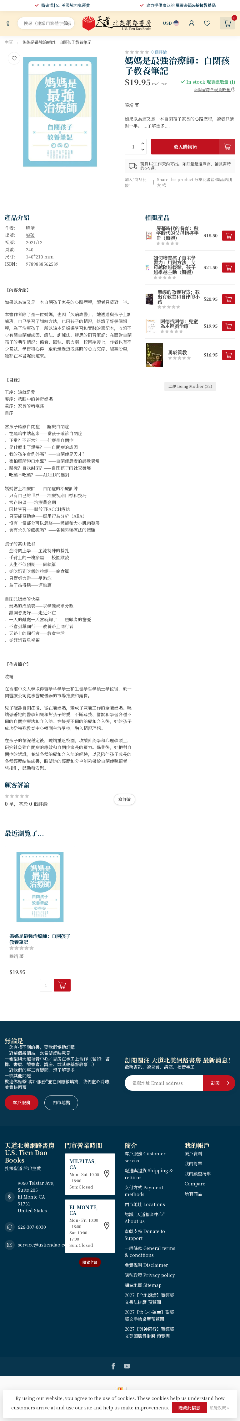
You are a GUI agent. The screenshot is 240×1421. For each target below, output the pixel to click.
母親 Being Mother (190, 386)
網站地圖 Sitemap (143, 1285)
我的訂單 (193, 1163)
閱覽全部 (90, 1262)
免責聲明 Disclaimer (146, 1265)
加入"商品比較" (136, 182)
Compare (195, 1183)
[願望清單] (207, 23)
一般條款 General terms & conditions (150, 1251)
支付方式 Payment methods (144, 1190)
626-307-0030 (32, 1227)
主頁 (9, 42)
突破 (30, 235)
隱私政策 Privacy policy (150, 1275)
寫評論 (124, 799)
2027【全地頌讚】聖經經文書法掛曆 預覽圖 (149, 1298)
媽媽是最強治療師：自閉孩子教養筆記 (57, 42)
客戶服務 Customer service (145, 1156)
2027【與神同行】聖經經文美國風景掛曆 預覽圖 (149, 1332)
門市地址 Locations (145, 1204)
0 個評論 (159, 52)
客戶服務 (21, 1102)
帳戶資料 (193, 1153)
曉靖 (30, 228)
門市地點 (61, 1102)
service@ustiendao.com (45, 1244)
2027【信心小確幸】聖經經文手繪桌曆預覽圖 (149, 1315)
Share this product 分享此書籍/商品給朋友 (194, 182)
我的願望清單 (198, 1173)
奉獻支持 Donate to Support (145, 1234)
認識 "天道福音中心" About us (145, 1217)
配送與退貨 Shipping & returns (149, 1173)
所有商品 (193, 1193)
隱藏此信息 (189, 1407)
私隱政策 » (219, 1408)
